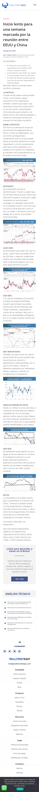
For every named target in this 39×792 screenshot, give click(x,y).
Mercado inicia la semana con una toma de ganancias (19, 623)
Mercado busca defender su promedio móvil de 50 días (19, 618)
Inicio (4, 55)
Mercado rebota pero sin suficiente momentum (18, 629)
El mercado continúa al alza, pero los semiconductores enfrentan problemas (19, 612)
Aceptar (20, 789)
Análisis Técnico (12, 55)
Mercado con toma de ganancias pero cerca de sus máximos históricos (19, 603)
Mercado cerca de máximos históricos (19, 608)
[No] (35, 784)
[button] (4, 651)
